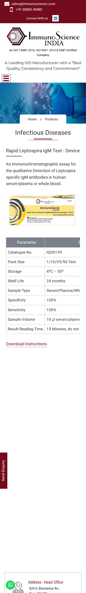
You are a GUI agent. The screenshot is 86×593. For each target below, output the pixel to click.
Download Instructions (26, 343)
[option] (43, 103)
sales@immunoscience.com (33, 4)
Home (32, 119)
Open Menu (6, 78)
